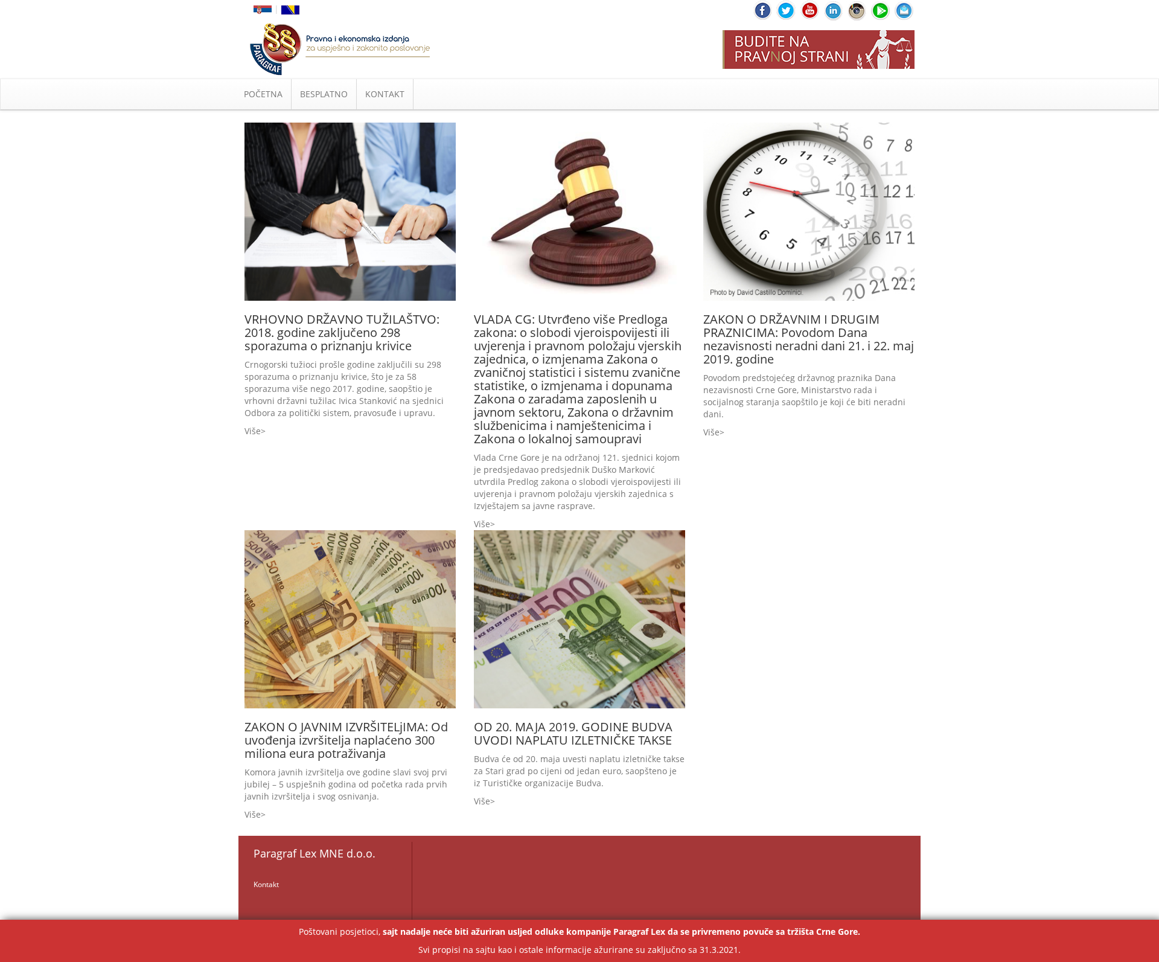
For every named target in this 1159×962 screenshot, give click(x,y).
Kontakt (266, 884)
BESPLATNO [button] (324, 94)
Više (252, 431)
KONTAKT (384, 94)
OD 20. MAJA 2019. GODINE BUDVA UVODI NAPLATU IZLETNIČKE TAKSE (573, 733)
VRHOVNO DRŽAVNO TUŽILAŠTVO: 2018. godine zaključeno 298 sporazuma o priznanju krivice (341, 332)
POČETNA (263, 94)
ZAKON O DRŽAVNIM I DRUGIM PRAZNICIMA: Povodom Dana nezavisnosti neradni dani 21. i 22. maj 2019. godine (808, 339)
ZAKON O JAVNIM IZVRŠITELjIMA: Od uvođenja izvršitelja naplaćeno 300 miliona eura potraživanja (346, 740)
